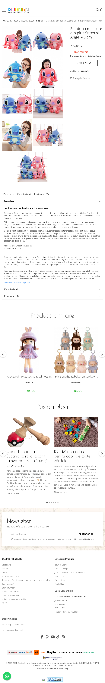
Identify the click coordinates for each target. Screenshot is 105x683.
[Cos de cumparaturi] (101, 10)
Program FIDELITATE (10, 576)
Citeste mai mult (13, 493)
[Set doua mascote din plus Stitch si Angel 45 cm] (17, 41)
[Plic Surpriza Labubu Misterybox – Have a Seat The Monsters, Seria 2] (76, 350)
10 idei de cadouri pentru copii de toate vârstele (72, 456)
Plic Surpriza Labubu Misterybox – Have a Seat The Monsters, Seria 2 (76, 376)
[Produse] (4, 11)
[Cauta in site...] (97, 10)
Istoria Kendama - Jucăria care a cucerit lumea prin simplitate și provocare (27, 458)
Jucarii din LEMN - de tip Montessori (70, 572)
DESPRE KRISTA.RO (12, 558)
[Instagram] (63, 636)
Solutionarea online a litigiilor (14, 599)
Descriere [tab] (8, 194)
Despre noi (6, 568)
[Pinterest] (47, 636)
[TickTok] (58, 636)
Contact (5, 572)
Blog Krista (6, 564)
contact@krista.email (14, 630)
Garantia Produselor (10, 595)
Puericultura (60, 580)
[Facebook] (42, 636)
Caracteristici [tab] (24, 194)
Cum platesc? (8, 584)
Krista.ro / (8, 20)
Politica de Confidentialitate (83, 539)
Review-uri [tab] (41, 194)
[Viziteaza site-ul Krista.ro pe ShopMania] (55, 679)
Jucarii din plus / (37, 20)
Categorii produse (64, 558)
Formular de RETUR (10, 591)
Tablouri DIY (60, 576)
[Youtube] (52, 636)
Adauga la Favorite (81, 78)
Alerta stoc (85, 62)
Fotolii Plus (59, 584)
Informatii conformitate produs (17, 282)
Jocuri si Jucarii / (21, 20)
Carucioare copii (61, 568)
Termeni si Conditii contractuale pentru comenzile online (26, 580)
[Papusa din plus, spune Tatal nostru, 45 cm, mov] (29, 350)
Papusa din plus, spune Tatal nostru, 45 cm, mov (29, 376)
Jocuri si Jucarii (61, 564)
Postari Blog (52, 406)
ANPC (4, 603)
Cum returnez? (8, 587)
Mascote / (51, 20)
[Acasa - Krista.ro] (18, 11)
